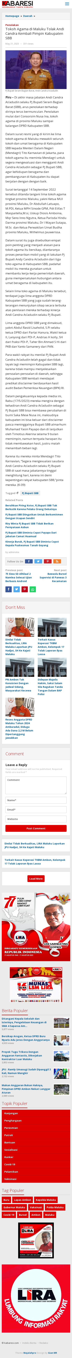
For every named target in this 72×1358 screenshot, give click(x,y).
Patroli (8, 1135)
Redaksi (43, 1342)
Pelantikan (11, 1171)
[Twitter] (39, 561)
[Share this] (8, 589)
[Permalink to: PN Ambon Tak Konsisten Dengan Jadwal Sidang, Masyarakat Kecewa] (19, 667)
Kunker (8, 1157)
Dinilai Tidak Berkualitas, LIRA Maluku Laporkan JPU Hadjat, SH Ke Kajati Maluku (18, 647)
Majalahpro (29, 1352)
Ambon (35, 1214)
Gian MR (52, 1352)
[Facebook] (29, 561)
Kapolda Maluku (46, 1199)
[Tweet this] (16, 589)
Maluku (49, 1214)
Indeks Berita (29, 1342)
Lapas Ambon (22, 1199)
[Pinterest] (48, 561)
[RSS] (58, 561)
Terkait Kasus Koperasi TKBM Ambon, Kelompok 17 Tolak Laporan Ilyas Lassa (51, 647)
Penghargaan (12, 1120)
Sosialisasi (10, 1149)
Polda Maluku (55, 1207)
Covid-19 (9, 1164)
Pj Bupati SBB (30, 493)
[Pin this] (24, 589)
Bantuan (9, 1142)
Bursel (23, 1214)
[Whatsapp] (33, 589)
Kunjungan (11, 1113)
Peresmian (11, 1127)
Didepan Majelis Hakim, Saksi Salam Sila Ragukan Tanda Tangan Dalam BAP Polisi (50, 687)
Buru (6, 1199)
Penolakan (12, 25)
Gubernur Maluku (14, 1207)
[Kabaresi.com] (17, 4)
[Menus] (67, 4)
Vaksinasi (10, 1179)
